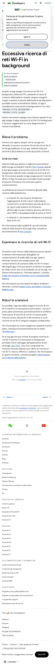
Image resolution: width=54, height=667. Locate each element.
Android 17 (6, 530)
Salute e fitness (8, 481)
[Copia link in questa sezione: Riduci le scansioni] (30, 300)
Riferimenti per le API (10, 573)
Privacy (5, 489)
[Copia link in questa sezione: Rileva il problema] (30, 137)
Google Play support (10, 599)
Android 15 (6, 538)
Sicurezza (6, 447)
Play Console (38, 167)
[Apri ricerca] (35, 3)
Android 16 (6, 534)
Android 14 (6, 542)
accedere (21, 380)
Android (5, 439)
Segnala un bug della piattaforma (15, 591)
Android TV (6, 520)
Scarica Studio (8, 577)
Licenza (13, 644)
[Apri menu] (4, 3)
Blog (4, 459)
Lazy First (15, 346)
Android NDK (7, 581)
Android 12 (6, 550)
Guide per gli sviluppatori (12, 569)
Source (5, 451)
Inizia (27, 45)
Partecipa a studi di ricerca (12, 603)
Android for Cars (8, 516)
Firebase (5, 627)
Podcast (5, 463)
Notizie (5, 455)
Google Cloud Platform (11, 631)
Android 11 (6, 554)
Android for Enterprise (11, 443)
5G (3, 493)
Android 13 (6, 546)
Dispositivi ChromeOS (10, 512)
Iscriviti (42, 654)
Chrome (5, 623)
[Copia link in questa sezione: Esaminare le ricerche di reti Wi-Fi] (4, 246)
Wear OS (5, 508)
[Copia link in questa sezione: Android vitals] (20, 158)
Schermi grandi (8, 504)
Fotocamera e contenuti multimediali (17, 485)
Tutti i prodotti (8, 635)
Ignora (27, 37)
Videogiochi (7, 473)
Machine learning (9, 477)
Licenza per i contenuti (27, 408)
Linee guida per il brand (28, 644)
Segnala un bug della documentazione (17, 595)
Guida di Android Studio (11, 565)
